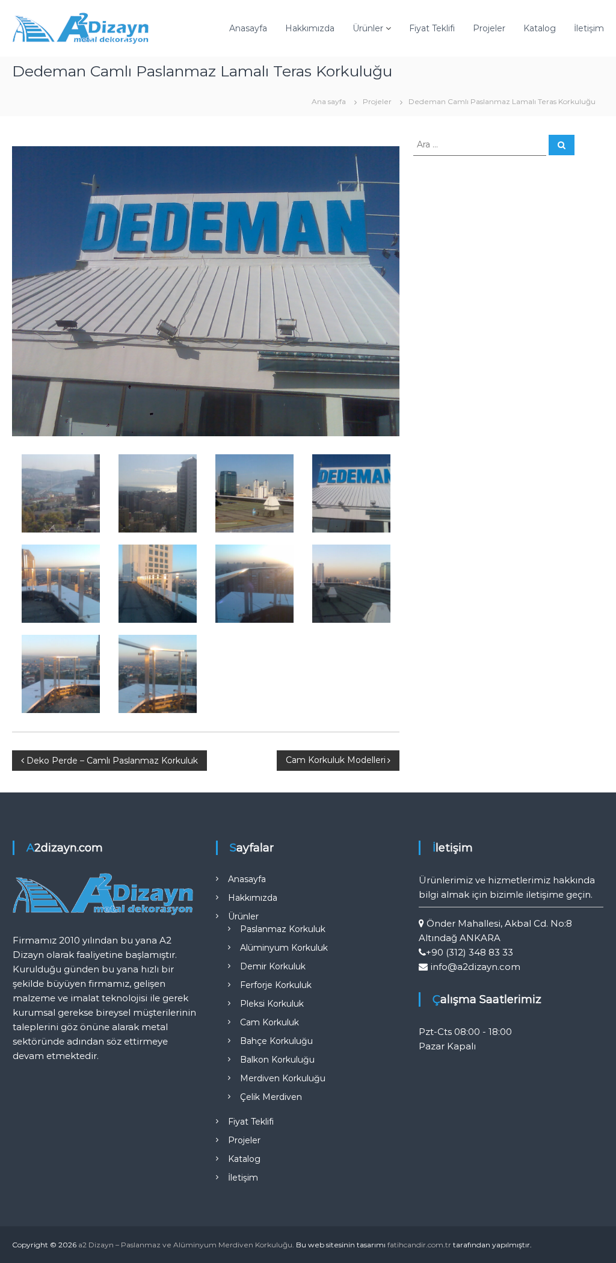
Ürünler (368, 28)
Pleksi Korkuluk (272, 1003)
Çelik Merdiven (271, 1097)
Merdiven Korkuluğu (282, 1078)
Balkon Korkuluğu (277, 1059)
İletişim (589, 28)
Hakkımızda (309, 28)
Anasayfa (248, 28)
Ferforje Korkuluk (276, 985)
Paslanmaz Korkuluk (282, 929)
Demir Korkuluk (273, 966)
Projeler (489, 28)
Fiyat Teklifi (432, 28)
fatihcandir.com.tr (419, 1244)
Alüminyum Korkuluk (284, 947)
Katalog (539, 28)
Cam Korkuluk (269, 1022)
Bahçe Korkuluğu (276, 1041)
